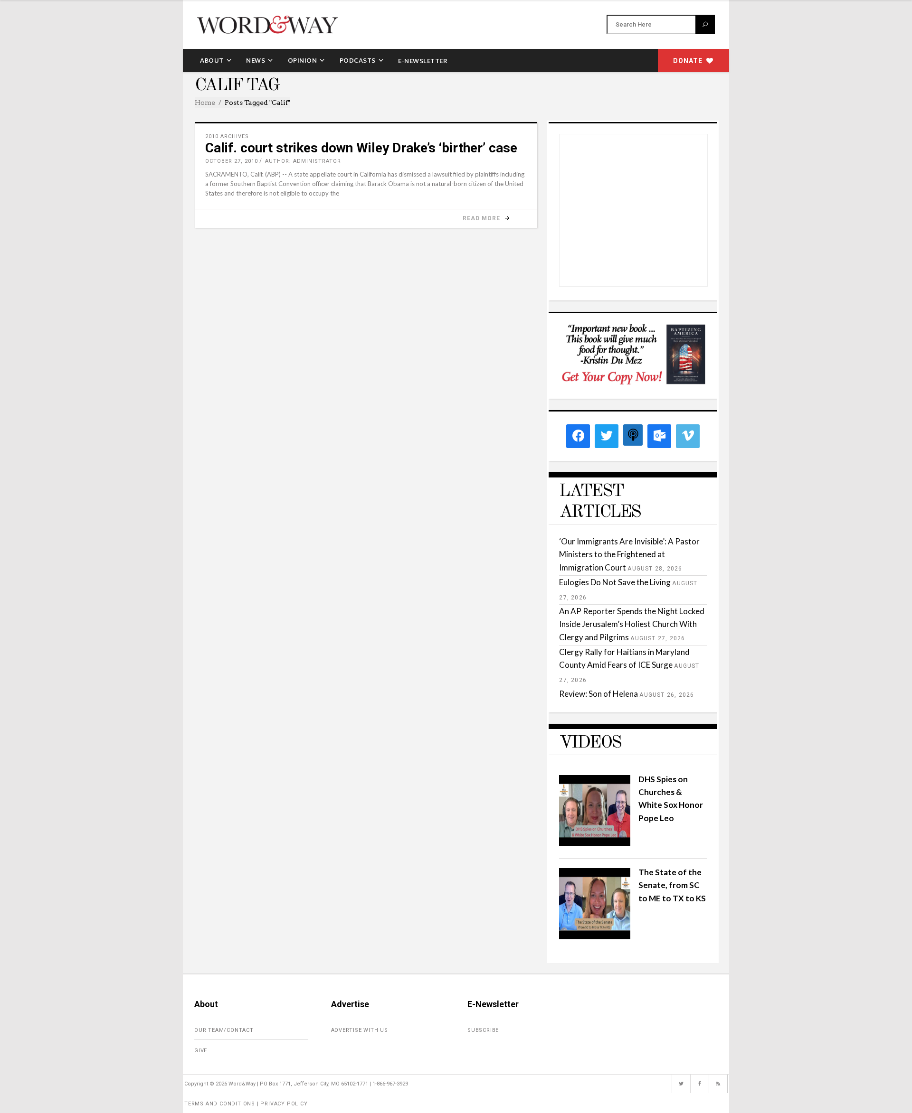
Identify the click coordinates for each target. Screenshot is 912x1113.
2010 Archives (227, 136)
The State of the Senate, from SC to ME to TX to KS (672, 885)
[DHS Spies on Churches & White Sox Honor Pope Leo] (594, 843)
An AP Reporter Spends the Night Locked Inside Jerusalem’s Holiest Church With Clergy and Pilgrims (631, 624)
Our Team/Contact (224, 1030)
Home (205, 102)
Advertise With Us (360, 1030)
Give (200, 1051)
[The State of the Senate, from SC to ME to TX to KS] (594, 936)
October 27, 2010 (231, 161)
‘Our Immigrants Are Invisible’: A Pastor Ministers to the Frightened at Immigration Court (629, 554)
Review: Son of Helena (598, 694)
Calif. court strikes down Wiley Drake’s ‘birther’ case (361, 148)
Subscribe (483, 1030)
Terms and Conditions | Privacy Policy (246, 1104)
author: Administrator (303, 161)
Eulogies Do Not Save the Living (615, 582)
